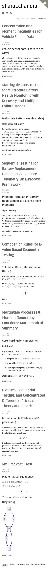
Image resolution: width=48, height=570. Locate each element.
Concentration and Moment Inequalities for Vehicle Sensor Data (22, 31)
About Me (42, 19)
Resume (33, 19)
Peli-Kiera (26, 564)
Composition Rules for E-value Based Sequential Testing (22, 249)
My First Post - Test (17, 464)
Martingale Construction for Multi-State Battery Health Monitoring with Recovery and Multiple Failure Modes (22, 95)
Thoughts (24, 19)
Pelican (12, 564)
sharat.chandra (19, 6)
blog (17, 19)
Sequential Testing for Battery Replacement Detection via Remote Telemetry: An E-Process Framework (21, 174)
